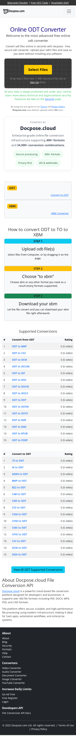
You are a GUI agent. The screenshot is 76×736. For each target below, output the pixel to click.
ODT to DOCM (20, 386)
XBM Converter (60, 213)
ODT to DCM (19, 359)
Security (49, 99)
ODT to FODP (20, 440)
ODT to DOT (19, 400)
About (5, 638)
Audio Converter (11, 671)
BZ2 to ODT (19, 487)
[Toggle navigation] (69, 11)
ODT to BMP (19, 346)
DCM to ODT (19, 547)
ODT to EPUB (20, 433)
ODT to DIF (18, 373)
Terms (43, 106)
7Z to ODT (18, 460)
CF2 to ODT (18, 507)
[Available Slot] (60, 2)
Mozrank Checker (17, 2)
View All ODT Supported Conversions (38, 570)
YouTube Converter (13, 682)
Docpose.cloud (38, 128)
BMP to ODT (19, 480)
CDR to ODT (19, 500)
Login (5, 701)
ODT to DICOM (21, 366)
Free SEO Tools (39, 2)
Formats (7, 649)
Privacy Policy (58, 106)
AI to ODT (18, 467)
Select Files (38, 69)
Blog (4, 642)
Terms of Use (66, 725)
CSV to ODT (19, 541)
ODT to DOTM (20, 406)
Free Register (10, 698)
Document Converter (14, 675)
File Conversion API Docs (16, 713)
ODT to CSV (19, 353)
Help (5, 653)
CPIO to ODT (19, 534)
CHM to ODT (19, 521)
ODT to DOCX (20, 393)
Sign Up (34, 82)
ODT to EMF (19, 420)
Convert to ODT (60, 195)
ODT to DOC (19, 379)
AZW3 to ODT (20, 474)
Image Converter (12, 679)
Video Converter (11, 668)
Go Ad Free (8, 694)
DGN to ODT (19, 554)
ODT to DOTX (20, 413)
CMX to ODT (19, 527)
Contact (6, 656)
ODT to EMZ (19, 426)
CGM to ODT (19, 514)
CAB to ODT (19, 494)
